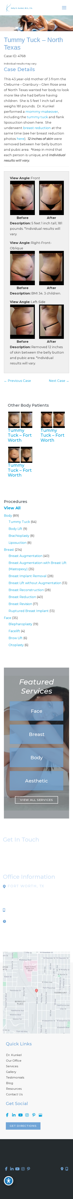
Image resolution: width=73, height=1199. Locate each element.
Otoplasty (16, 645)
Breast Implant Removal (28, 576)
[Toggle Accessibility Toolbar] (8, 1180)
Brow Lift (16, 638)
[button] (36, 711)
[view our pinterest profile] (34, 1115)
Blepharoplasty (20, 624)
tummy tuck (37, 117)
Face (7, 618)
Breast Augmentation (25, 556)
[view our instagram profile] (27, 1115)
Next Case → (59, 381)
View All (12, 508)
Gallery (11, 1072)
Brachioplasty (19, 536)
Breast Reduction (22, 597)
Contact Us (14, 1094)
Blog (9, 1083)
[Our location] (66, 1169)
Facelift (14, 631)
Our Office (13, 1060)
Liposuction (17, 543)
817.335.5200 (18, 910)
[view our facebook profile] (7, 1115)
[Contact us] (62, 1169)
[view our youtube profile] (20, 1115)
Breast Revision (20, 604)
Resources (14, 1089)
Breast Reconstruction (26, 590)
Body (8, 515)
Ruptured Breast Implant (29, 611)
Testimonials (15, 1077)
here (20, 139)
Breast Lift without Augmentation (35, 583)
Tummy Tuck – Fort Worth (20, 435)
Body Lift (15, 529)
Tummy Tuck (19, 522)
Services (12, 1066)
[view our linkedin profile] (14, 1115)
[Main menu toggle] (64, 8)
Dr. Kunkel (14, 1055)
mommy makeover (42, 112)
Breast (9, 550)
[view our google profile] (40, 1115)
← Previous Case (17, 381)
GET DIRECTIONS (23, 1125)
